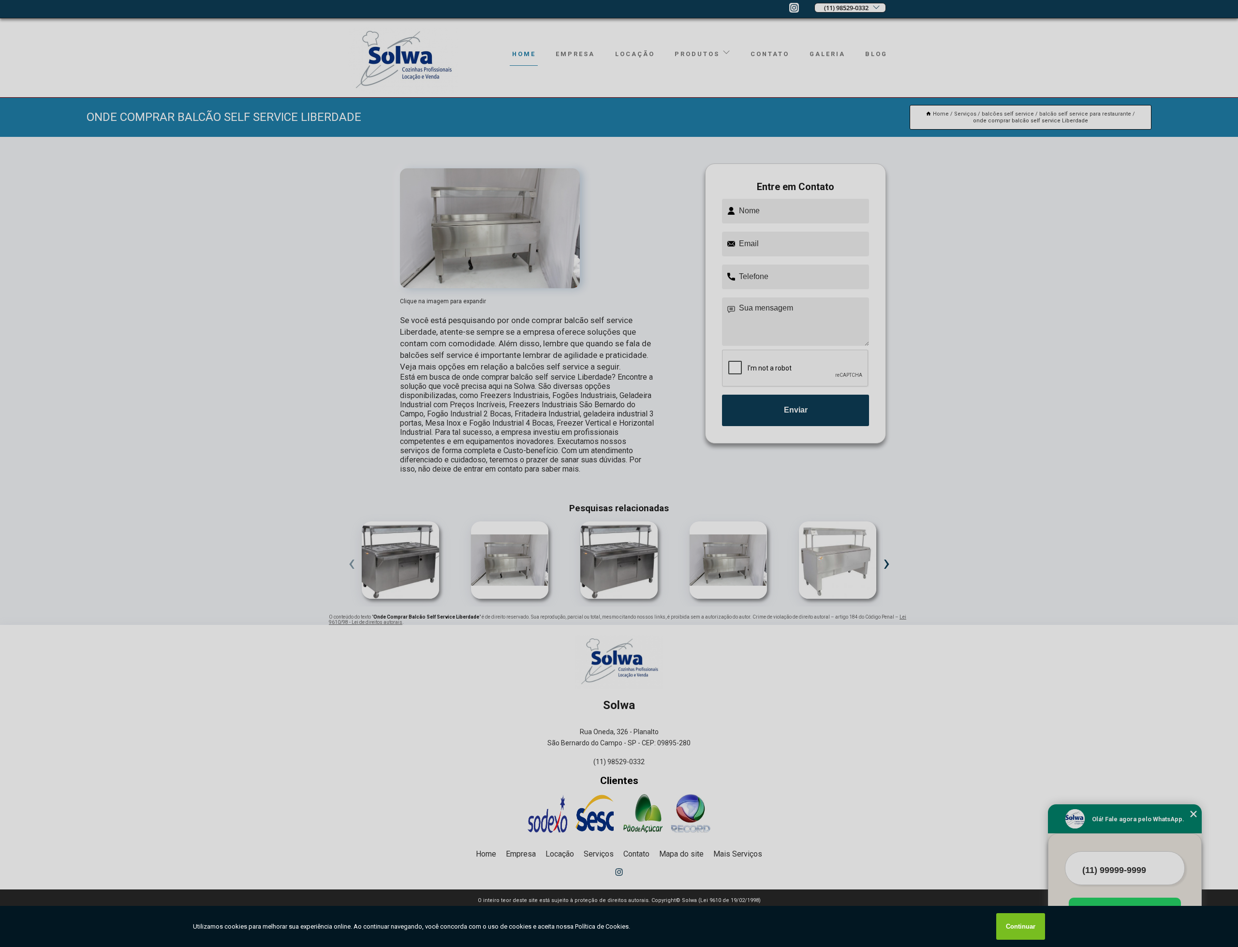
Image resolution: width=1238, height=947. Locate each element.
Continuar (1020, 926)
